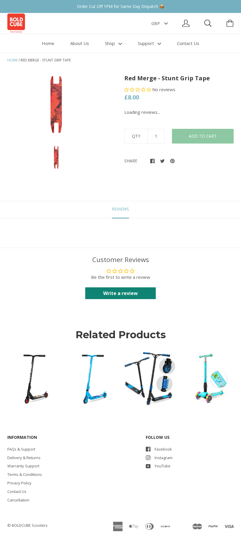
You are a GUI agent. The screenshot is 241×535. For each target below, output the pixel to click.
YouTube (162, 466)
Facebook (163, 449)
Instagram (164, 457)
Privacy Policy (19, 483)
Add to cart (203, 136)
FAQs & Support (21, 449)
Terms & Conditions (24, 474)
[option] (56, 105)
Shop (110, 43)
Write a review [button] (120, 293)
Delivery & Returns (24, 457)
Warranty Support (23, 466)
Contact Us (188, 43)
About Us (79, 43)
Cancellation (18, 500)
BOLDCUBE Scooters (30, 525)
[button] (138, 89)
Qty (136, 136)
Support (146, 43)
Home (48, 43)
